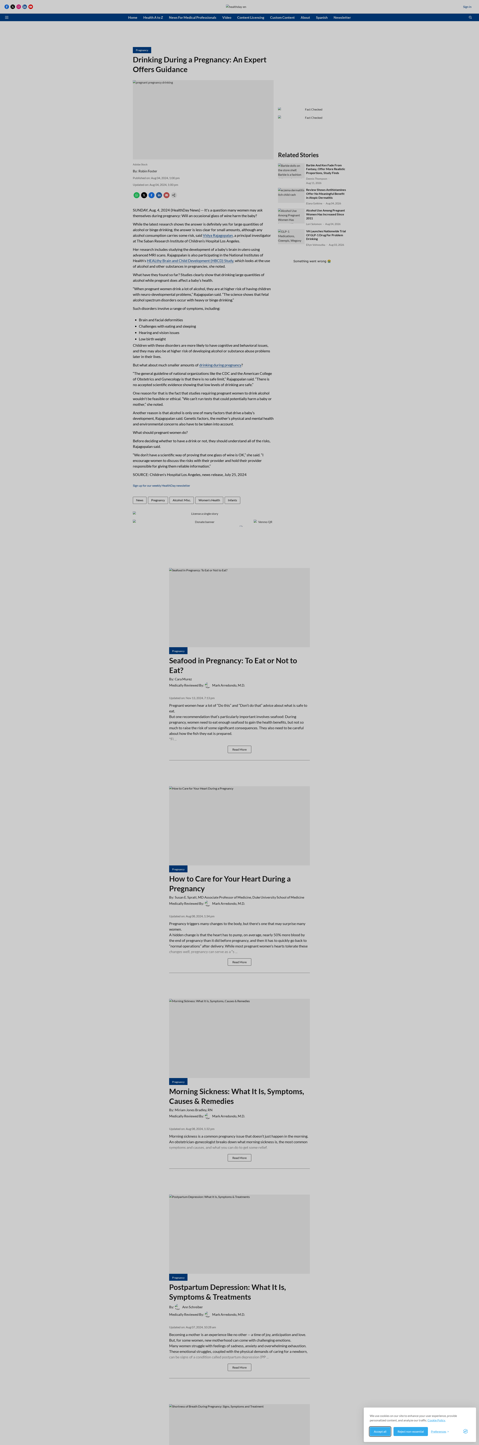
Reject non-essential (411, 1431)
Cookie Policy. (437, 1420)
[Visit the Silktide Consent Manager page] (465, 1431)
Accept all (380, 1431)
